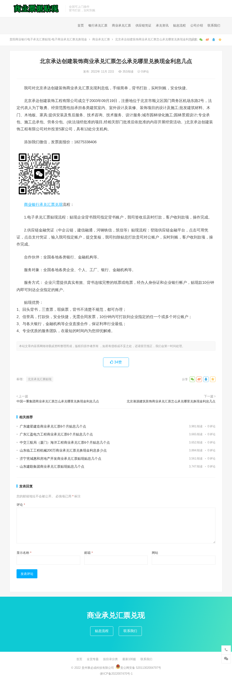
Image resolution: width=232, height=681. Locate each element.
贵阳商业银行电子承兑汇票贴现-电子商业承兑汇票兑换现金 (48, 39)
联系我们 (214, 25)
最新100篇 (129, 659)
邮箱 (88, 553)
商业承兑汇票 (121, 25)
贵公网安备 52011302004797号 (140, 667)
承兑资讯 (162, 25)
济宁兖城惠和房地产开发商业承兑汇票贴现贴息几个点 (60, 458)
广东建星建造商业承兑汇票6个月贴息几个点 (53, 426)
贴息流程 (179, 25)
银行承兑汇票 (97, 25)
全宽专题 (93, 659)
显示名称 (24, 553)
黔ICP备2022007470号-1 (116, 673)
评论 (21, 504)
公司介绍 (196, 25)
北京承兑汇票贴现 (39, 379)
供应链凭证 (143, 25)
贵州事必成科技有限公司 (98, 667)
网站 (155, 553)
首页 (80, 25)
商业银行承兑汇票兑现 (43, 204)
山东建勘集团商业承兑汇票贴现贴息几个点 (52, 466)
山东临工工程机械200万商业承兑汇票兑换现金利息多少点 (63, 450)
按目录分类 (110, 659)
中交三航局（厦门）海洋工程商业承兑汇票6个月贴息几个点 (65, 442)
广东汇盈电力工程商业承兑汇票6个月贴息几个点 (56, 434)
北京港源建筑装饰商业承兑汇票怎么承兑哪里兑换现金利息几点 (171, 401)
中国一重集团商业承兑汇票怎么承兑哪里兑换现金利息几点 (58, 401)
